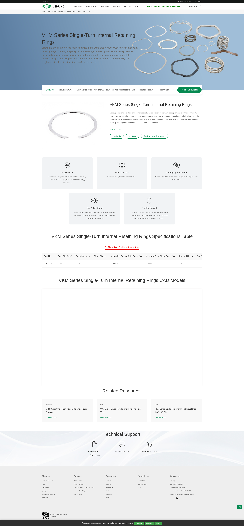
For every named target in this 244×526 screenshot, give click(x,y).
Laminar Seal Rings (80, 491)
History (44, 484)
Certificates (45, 487)
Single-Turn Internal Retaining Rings (70, 11)
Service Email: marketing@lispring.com (182, 494)
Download (109, 494)
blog (139, 487)
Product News (142, 480)
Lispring (172, 480)
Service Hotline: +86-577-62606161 (180, 491)
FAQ (107, 497)
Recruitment (45, 497)
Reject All (149, 523)
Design (108, 491)
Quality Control (46, 491)
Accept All (139, 523)
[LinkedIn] (177, 498)
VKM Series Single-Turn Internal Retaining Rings (122, 247)
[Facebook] (172, 498)
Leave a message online (177, 487)
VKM (84, 11)
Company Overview (48, 480)
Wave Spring (78, 480)
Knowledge (109, 487)
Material (108, 484)
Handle (158, 523)
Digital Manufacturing (48, 494)
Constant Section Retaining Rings (84, 487)
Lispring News (142, 484)
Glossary (108, 480)
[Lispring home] (53, 6)
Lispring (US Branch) (176, 484)
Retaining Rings (52, 11)
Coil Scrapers (78, 494)
